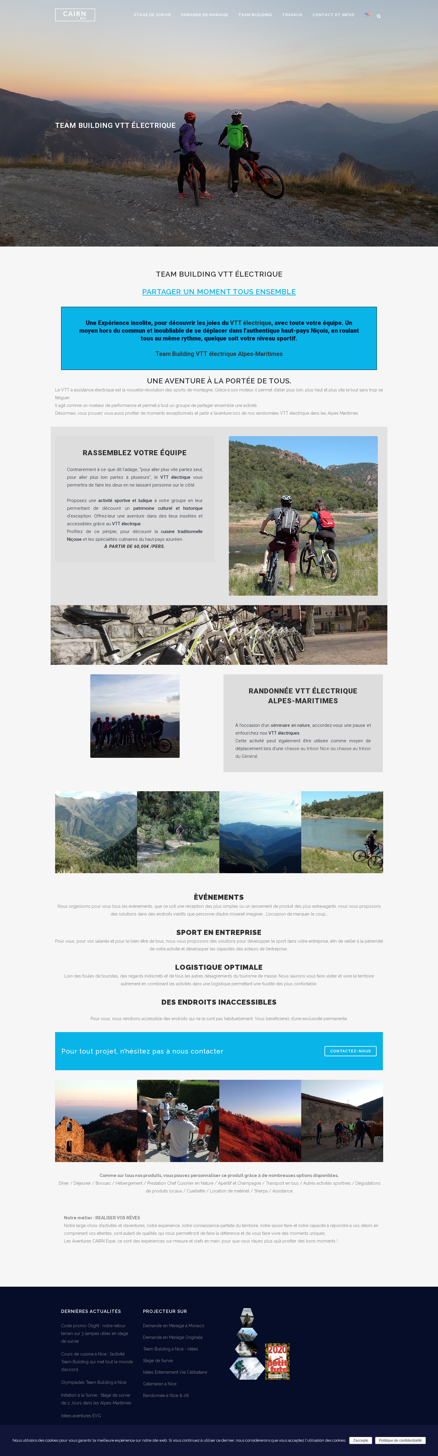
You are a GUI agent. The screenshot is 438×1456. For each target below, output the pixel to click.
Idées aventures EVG (81, 1415)
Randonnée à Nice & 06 (166, 1395)
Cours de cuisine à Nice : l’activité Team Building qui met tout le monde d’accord (97, 1362)
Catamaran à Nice (159, 1383)
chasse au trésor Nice (307, 748)
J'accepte (360, 1440)
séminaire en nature (290, 725)
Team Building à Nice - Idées (170, 1349)
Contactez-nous (350, 1051)
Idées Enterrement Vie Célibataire (175, 1372)
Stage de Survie (158, 1360)
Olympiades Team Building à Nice (93, 1382)
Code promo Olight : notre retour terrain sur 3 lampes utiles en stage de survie (94, 1333)
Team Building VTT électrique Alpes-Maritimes (219, 353)
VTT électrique (250, 322)
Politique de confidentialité (400, 1440)
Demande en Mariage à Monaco (173, 1325)
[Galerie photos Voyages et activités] (247, 1378)
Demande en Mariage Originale (173, 1337)
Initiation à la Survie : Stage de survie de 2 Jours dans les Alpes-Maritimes (96, 1399)
